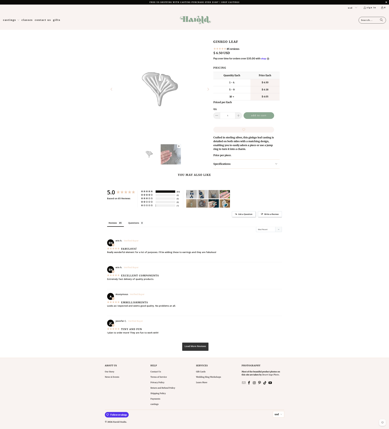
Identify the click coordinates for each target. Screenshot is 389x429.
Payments (155, 399)
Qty (215, 109)
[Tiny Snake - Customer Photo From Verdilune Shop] (191, 203)
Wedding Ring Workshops (208, 377)
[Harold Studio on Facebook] (249, 383)
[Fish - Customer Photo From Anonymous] (202, 194)
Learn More (201, 382)
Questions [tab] (133, 222)
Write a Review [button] (271, 214)
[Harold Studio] (195, 20)
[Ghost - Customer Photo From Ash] (225, 194)
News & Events (112, 377)
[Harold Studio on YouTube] (270, 383)
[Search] (381, 20)
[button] (11, 20)
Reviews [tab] (113, 222)
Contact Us (155, 371)
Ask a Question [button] (245, 214)
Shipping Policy (158, 393)
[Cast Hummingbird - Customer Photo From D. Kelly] (225, 203)
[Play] (159, 89)
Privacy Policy (157, 382)
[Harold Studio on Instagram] (254, 383)
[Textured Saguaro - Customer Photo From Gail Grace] (202, 203)
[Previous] (111, 89)
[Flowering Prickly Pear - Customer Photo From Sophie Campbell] (213, 203)
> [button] (195, 347)
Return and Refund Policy (162, 388)
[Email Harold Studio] (244, 383)
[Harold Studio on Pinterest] (259, 383)
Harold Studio (119, 422)
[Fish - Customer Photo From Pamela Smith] (191, 194)
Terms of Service (158, 377)
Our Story (109, 371)
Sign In (371, 7)
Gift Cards (201, 371)
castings (154, 404)
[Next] (208, 89)
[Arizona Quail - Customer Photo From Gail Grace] (213, 194)
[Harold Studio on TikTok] (265, 383)
